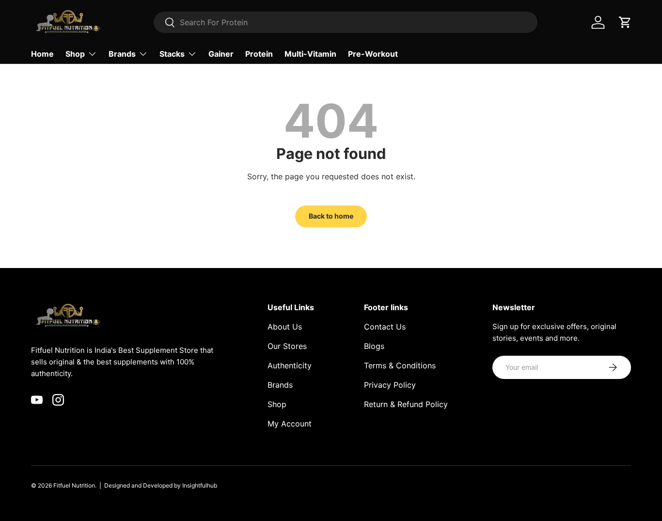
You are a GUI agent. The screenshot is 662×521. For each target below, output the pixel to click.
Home (42, 54)
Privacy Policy (390, 385)
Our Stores (287, 346)
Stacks (172, 54)
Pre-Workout (373, 54)
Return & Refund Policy (406, 404)
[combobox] (346, 22)
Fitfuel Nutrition (74, 485)
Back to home (331, 216)
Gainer (221, 54)
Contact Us (385, 327)
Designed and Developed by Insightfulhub (160, 485)
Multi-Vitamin (310, 54)
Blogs (374, 346)
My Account (290, 423)
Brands (122, 54)
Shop (75, 54)
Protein (259, 54)
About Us (285, 327)
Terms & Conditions (400, 365)
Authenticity (290, 365)
